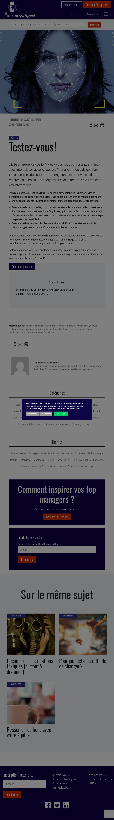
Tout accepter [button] (60, 414)
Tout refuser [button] (46, 414)
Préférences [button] (32, 414)
